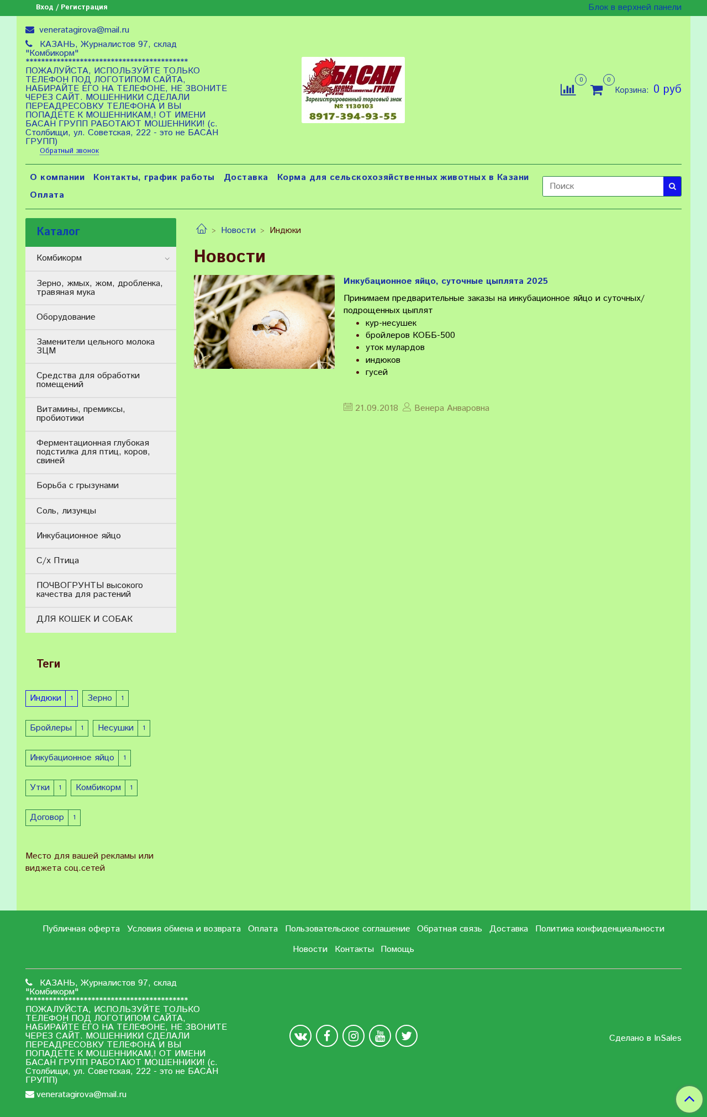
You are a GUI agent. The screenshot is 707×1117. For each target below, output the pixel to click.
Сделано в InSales (645, 1038)
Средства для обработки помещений (88, 380)
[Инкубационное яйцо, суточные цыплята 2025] (264, 322)
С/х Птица (57, 560)
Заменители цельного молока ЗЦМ (95, 346)
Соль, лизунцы (66, 511)
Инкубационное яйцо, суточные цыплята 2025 (446, 281)
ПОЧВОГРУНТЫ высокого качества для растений (89, 590)
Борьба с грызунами (77, 485)
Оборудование (66, 317)
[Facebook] (327, 1036)
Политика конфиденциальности (599, 929)
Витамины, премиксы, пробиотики (80, 414)
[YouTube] (380, 1036)
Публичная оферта (81, 929)
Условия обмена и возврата (184, 929)
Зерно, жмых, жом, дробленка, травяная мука (99, 288)
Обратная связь (449, 929)
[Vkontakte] (300, 1036)
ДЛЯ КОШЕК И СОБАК (84, 619)
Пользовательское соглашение (347, 929)
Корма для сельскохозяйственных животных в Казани (403, 177)
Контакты (354, 949)
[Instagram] (353, 1036)
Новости (238, 230)
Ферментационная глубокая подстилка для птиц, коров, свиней (93, 452)
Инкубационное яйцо (78, 536)
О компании (57, 177)
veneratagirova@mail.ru (82, 30)
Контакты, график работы (154, 177)
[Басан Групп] (353, 87)
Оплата (47, 195)
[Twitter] (406, 1036)
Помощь (397, 949)
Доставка (246, 177)
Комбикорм (59, 258)
